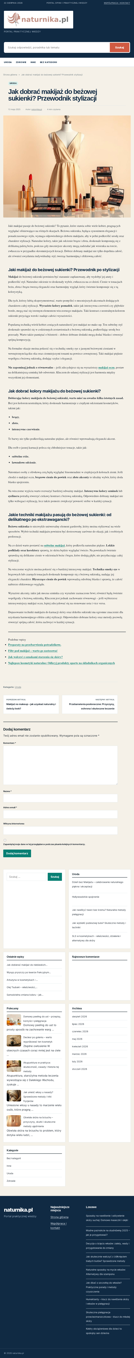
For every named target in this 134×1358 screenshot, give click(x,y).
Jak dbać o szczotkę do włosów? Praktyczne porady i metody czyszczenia (104, 1287)
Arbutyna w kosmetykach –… (22, 979)
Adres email (10, 807)
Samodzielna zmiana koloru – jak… (25, 994)
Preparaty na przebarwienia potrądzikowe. (34, 645)
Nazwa (7, 791)
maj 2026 (77, 1038)
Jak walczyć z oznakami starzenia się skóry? (35, 657)
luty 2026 (77, 1061)
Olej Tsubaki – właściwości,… (22, 987)
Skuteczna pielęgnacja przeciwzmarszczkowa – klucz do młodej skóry (108, 1317)
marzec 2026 (79, 1054)
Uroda (8, 62)
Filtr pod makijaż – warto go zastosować (33, 651)
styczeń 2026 (79, 1069)
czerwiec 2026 (80, 1031)
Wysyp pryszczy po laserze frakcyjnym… (29, 972)
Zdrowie (21, 62)
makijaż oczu (106, 367)
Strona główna (10, 74)
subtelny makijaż (54, 545)
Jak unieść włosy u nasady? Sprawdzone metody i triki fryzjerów (38, 1096)
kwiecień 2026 (80, 1046)
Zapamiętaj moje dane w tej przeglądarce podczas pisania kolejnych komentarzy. (44, 844)
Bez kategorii (48, 62)
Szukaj (119, 47)
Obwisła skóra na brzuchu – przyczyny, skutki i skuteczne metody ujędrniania (39, 1122)
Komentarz (9, 743)
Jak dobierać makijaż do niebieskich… (27, 964)
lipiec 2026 (78, 1024)
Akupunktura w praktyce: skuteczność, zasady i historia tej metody (41, 1067)
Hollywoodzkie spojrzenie (85, 896)
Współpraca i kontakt (117, 3)
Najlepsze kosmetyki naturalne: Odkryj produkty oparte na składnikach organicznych (61, 663)
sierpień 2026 (79, 1016)
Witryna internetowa (13, 823)
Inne (33, 62)
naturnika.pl (36, 109)
